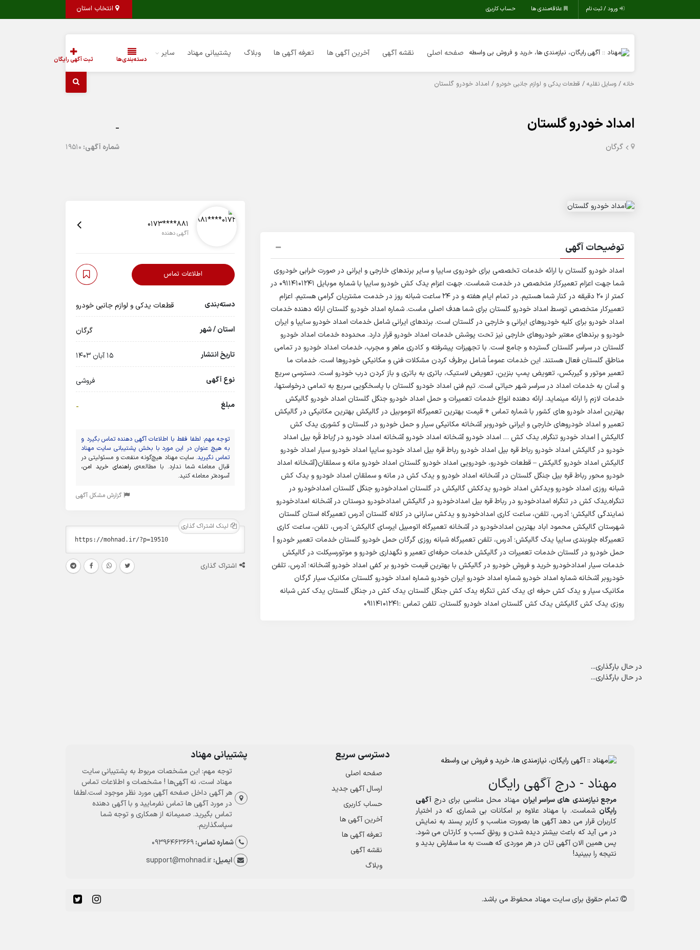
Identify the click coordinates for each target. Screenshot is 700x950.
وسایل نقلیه (601, 84)
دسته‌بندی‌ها (131, 59)
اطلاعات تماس (182, 274)
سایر (167, 53)
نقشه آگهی (398, 53)
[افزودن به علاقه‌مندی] (86, 274)
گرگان (614, 147)
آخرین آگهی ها (348, 53)
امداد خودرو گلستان (580, 124)
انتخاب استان (95, 9)
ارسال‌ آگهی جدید (357, 788)
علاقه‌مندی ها (547, 9)
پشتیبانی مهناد (209, 53)
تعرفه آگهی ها (294, 53)
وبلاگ (252, 53)
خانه (628, 84)
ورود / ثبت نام (603, 9)
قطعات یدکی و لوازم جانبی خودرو (538, 84)
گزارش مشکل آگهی (99, 495)
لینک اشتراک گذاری (206, 526)
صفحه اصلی (445, 53)
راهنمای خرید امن (107, 466)
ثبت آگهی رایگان (73, 59)
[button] (447, 249)
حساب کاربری (501, 9)
